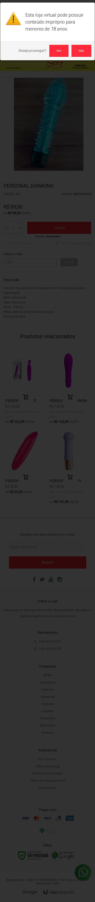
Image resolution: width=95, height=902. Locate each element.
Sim (58, 50)
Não (81, 50)
